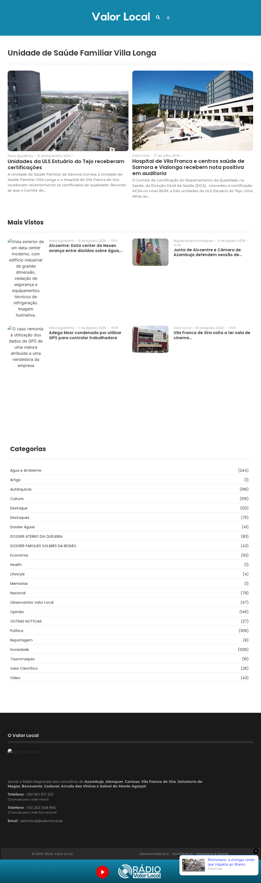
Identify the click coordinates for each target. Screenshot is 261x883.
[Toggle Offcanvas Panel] (168, 18)
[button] (158, 17)
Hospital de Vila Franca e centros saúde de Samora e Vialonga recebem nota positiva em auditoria (188, 167)
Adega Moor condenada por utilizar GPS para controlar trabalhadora (85, 335)
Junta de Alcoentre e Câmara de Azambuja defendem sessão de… (208, 252)
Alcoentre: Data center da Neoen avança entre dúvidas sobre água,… (86, 248)
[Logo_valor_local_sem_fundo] (121, 17)
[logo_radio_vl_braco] (139, 871)
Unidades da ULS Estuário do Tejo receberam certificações (66, 164)
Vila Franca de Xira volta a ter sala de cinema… (212, 335)
